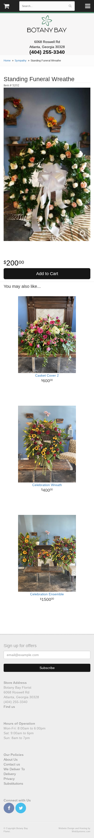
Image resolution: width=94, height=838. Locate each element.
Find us (9, 707)
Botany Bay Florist (47, 25)
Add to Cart (47, 273)
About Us (11, 759)
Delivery (10, 774)
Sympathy (21, 60)
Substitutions (13, 783)
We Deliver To (14, 769)
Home (7, 60)
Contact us (12, 764)
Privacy (9, 779)
